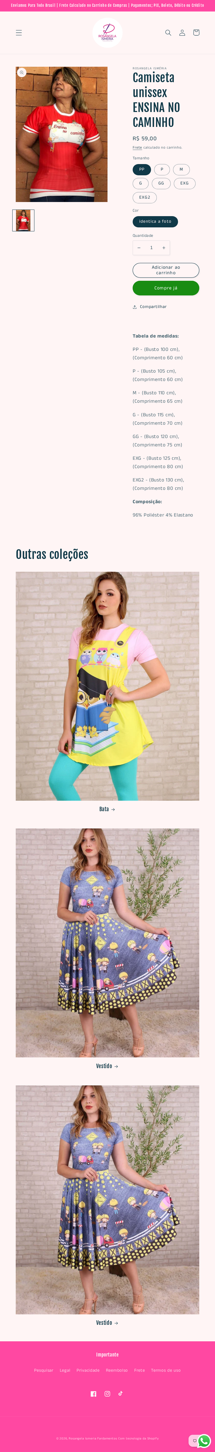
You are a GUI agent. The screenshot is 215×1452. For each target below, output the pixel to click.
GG (161, 183)
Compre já (166, 288)
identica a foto (155, 221)
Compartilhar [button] (153, 307)
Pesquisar (43, 1370)
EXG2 (144, 197)
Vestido (104, 1066)
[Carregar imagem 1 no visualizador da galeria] (23, 220)
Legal (65, 1370)
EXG (184, 183)
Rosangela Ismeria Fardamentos (93, 1438)
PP (141, 169)
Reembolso (117, 1370)
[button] (19, 33)
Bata (104, 809)
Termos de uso (166, 1370)
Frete (137, 147)
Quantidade (143, 236)
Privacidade (88, 1370)
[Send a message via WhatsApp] (204, 1441)
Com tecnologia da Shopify (138, 1438)
